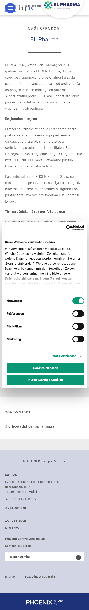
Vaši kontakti (17, 507)
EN (20, 8)
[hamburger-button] (10, 8)
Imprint (10, 576)
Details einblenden (63, 356)
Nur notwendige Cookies (45, 380)
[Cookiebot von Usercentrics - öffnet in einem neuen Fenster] (66, 227)
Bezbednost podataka (40, 576)
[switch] (78, 313)
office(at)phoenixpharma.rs (31, 426)
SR (30, 8)
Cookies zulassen (45, 368)
